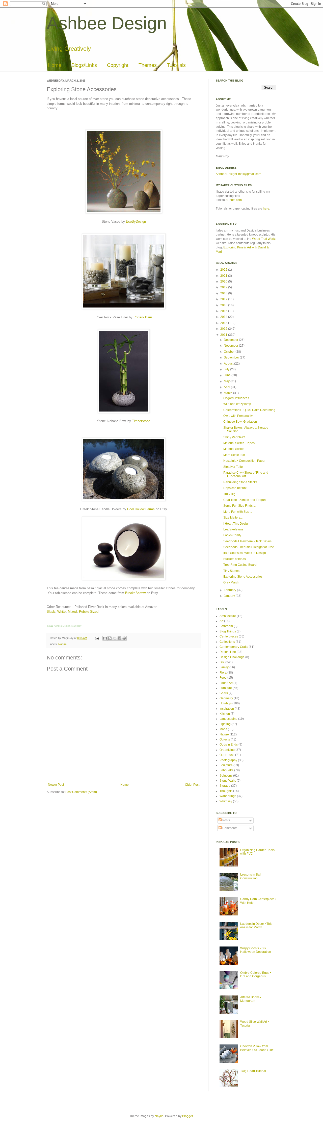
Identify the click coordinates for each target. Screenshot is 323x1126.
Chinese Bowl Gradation (240, 421)
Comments (229, 828)
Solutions (226, 775)
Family (224, 667)
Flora (223, 672)
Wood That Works (264, 239)
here (266, 208)
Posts (226, 820)
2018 (224, 293)
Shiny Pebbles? (234, 437)
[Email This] (104, 638)
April (227, 387)
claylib (159, 1116)
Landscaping (228, 719)
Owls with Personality (238, 416)
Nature (62, 644)
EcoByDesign (136, 221)
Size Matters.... (233, 517)
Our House (227, 755)
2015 (224, 311)
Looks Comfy (232, 535)
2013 (224, 323)
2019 (224, 287)
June (227, 375)
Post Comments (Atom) (81, 792)
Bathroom (226, 626)
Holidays (226, 703)
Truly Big (229, 494)
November (231, 345)
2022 (224, 269)
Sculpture (226, 765)
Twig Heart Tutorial (253, 1071)
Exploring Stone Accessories (242, 576)
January (230, 596)
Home (54, 65)
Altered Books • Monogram (250, 999)
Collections (227, 642)
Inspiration (227, 708)
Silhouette (226, 770)
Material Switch (233, 449)
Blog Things (228, 631)
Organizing (227, 750)
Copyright (117, 65)
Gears (224, 693)
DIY (222, 662)
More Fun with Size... (237, 512)
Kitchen (225, 713)
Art (221, 621)
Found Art (226, 683)
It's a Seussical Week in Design (244, 553)
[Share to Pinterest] (124, 638)
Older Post (192, 784)
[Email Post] (96, 637)
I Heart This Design (236, 523)
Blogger (187, 1116)
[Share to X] (114, 638)
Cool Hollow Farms (141, 509)
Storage (225, 785)
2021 (224, 275)
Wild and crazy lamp (237, 404)
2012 (224, 328)
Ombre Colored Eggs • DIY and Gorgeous (255, 974)
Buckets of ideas (234, 559)
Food (223, 677)
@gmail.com (252, 174)
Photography (228, 760)
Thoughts (226, 791)
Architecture (228, 616)
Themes (148, 65)
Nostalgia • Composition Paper (244, 461)
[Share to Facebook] (119, 638)
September (232, 357)
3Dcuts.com (234, 200)
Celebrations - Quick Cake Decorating (249, 410)
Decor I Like (228, 652)
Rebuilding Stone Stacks (240, 482)
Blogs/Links (84, 65)
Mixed (72, 611)
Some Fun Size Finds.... (239, 505)
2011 (224, 335)
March (228, 393)
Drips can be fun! (235, 488)
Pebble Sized (88, 611)
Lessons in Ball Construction (250, 876)
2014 (224, 317)
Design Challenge (232, 657)
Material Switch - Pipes (239, 443)
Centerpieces (229, 636)
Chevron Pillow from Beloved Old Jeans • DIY (257, 1048)
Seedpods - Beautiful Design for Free (248, 547)
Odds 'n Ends (229, 744)
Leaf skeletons (233, 529)
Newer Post (56, 784)
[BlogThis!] (109, 638)
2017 (224, 299)
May (227, 381)
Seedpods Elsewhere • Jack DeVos (247, 541)
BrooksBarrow (135, 593)
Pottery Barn (142, 317)
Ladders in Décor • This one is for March (256, 925)
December (231, 340)
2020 (224, 281)
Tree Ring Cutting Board (240, 565)
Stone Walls (228, 780)
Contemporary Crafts (234, 647)
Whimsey (226, 801)
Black (51, 611)
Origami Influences (236, 398)
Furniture (226, 688)
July (227, 369)
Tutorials (176, 65)
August (229, 363)
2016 (224, 305)
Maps (223, 729)
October (229, 351)
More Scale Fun (234, 455)
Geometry (226, 698)
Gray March (231, 582)
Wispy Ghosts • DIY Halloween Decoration (255, 950)
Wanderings (228, 796)
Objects (225, 739)
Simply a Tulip (233, 467)
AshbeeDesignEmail (230, 174)
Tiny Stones (231, 571)
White (61, 611)
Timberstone (141, 421)
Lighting (225, 724)
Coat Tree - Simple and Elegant (244, 500)
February (230, 590)
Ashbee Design (107, 23)
